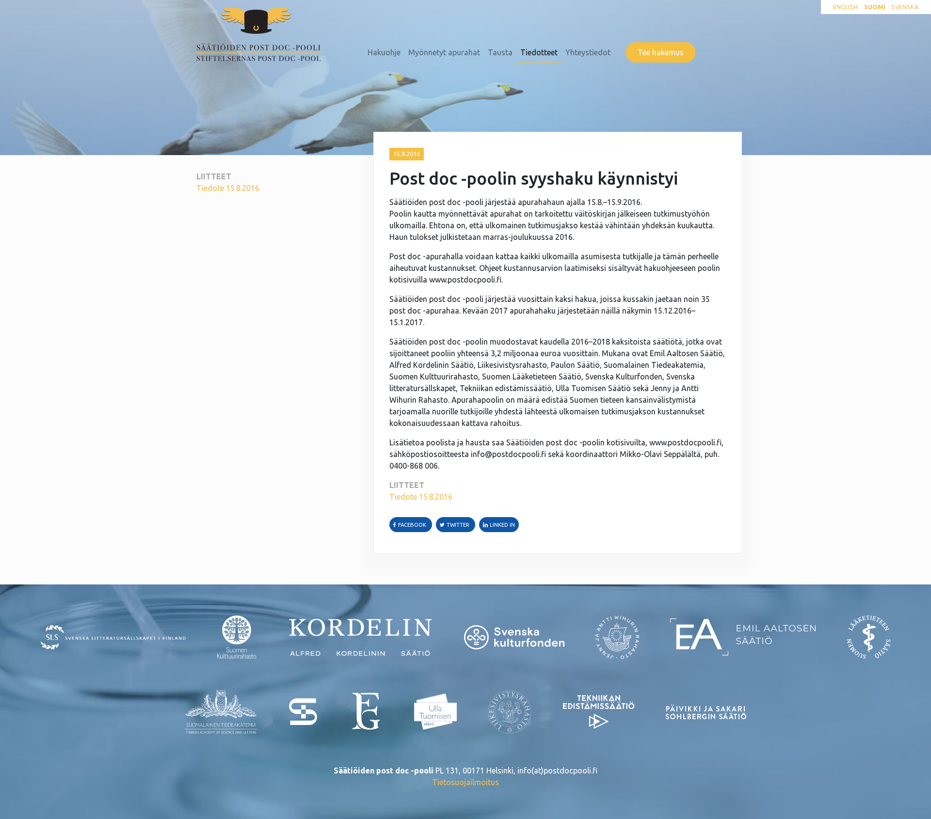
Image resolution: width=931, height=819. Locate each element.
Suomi (874, 6)
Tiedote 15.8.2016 (227, 188)
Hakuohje (384, 52)
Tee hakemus (661, 52)
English (845, 6)
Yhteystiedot (587, 52)
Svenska (904, 6)
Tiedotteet (539, 52)
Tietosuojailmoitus (465, 782)
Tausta (500, 52)
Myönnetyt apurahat (444, 52)
